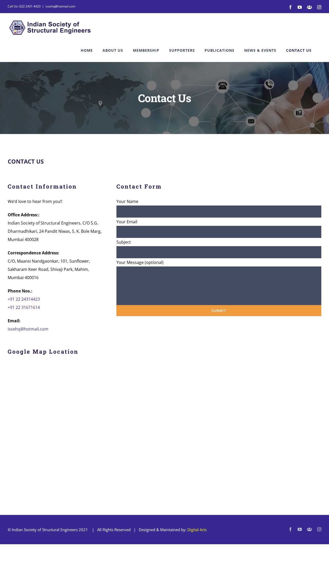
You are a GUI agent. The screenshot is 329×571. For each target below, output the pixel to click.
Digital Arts (197, 529)
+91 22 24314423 (24, 299)
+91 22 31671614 (24, 307)
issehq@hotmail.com (60, 6)
